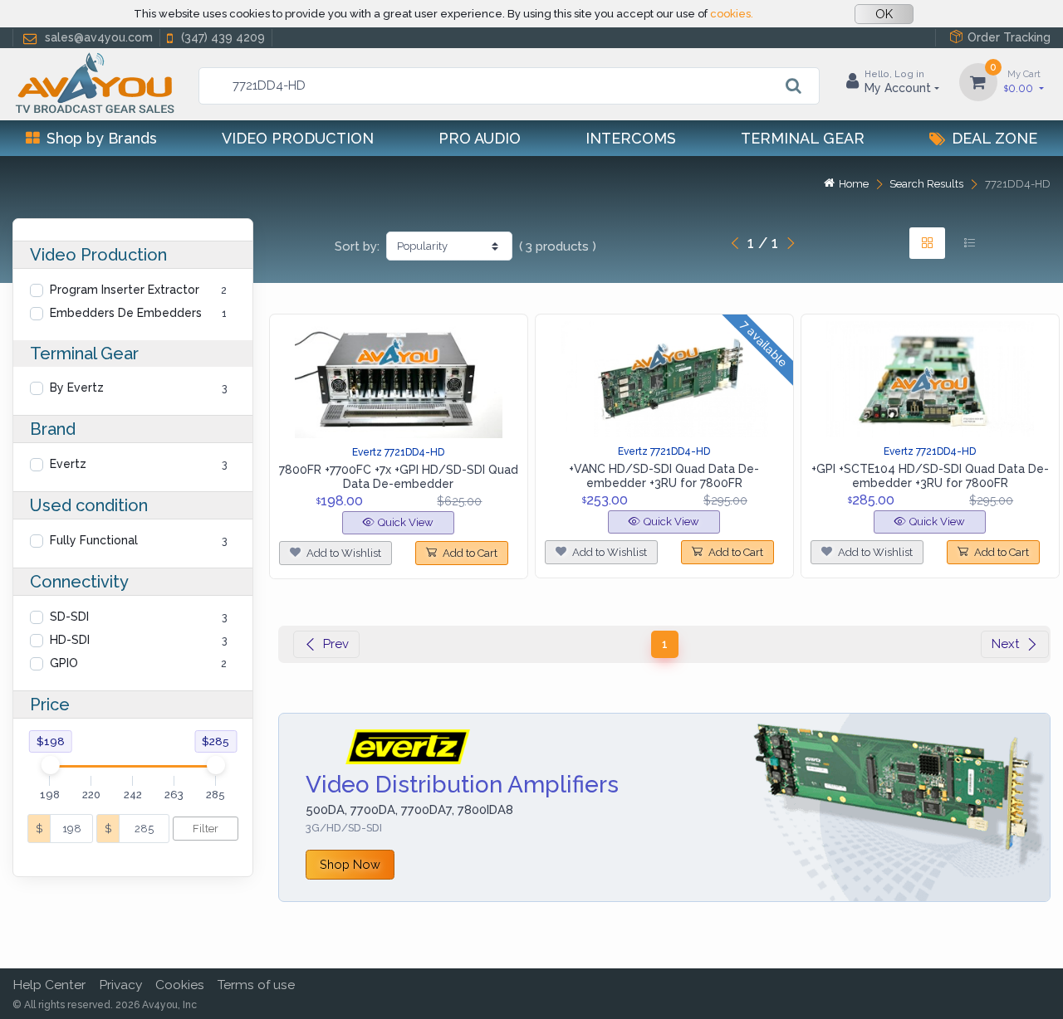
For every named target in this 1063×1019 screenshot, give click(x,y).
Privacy (120, 984)
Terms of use (256, 984)
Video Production (298, 138)
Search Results (926, 184)
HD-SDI (70, 639)
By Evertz (77, 387)
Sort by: (357, 246)
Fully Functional (94, 540)
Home (854, 184)
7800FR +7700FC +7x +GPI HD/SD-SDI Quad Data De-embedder (398, 476)
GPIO (64, 663)
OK (884, 14)
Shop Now (350, 864)
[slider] (50, 765)
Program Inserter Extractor (124, 289)
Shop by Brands (102, 138)
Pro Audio (479, 138)
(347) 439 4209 (223, 37)
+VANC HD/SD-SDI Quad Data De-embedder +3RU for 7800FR (664, 476)
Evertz (68, 463)
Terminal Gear (803, 138)
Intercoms (630, 138)
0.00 (1022, 81)
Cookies (179, 984)
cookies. (731, 13)
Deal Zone (994, 138)
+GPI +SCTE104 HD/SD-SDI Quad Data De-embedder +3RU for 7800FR (930, 476)
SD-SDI (69, 616)
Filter (205, 828)
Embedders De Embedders (126, 312)
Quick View (406, 522)
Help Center (49, 984)
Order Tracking (1009, 37)
